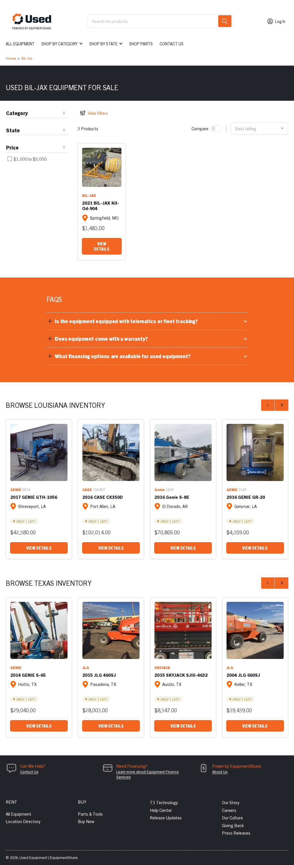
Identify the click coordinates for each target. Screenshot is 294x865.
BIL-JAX (89, 195)
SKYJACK (162, 667)
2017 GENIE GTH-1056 (33, 497)
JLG (85, 667)
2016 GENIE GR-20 (246, 497)
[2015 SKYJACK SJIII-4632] (183, 630)
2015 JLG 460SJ (99, 675)
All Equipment (20, 43)
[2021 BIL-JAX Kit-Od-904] (101, 167)
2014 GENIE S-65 (28, 675)
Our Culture (232, 817)
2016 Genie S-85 (171, 497)
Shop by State (103, 43)
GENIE (15, 489)
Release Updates (166, 817)
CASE (87, 489)
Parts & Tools (90, 813)
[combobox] (160, 21)
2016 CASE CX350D (102, 497)
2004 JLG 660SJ (243, 675)
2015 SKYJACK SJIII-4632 (181, 675)
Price (12, 147)
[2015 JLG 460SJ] (111, 630)
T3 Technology (164, 802)
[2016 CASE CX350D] (111, 452)
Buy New (86, 821)
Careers (229, 810)
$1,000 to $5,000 (30, 159)
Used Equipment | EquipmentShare (49, 857)
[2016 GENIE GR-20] (255, 452)
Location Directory (23, 821)
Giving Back (233, 825)
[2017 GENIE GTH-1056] (38, 452)
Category (17, 113)
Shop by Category (59, 43)
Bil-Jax (27, 58)
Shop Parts (141, 43)
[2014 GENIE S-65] (38, 630)
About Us (219, 771)
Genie (159, 489)
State (13, 130)
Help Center (161, 810)
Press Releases (236, 832)
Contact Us (171, 43)
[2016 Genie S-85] (183, 452)
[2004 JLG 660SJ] (255, 630)
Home (11, 58)
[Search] (224, 21)
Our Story (230, 802)
